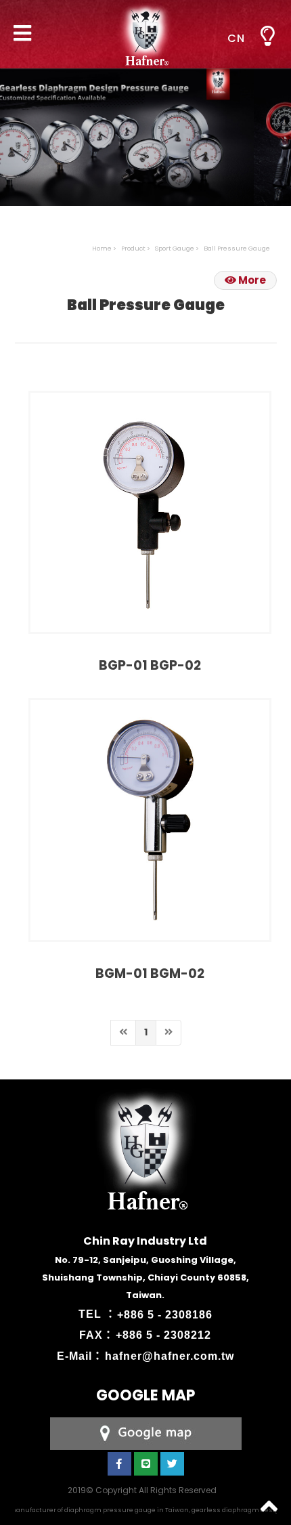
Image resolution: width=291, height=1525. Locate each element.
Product (133, 248)
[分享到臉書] (119, 1464)
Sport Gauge (174, 248)
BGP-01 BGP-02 (150, 665)
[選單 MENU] (267, 36)
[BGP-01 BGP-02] (149, 512)
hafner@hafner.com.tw (169, 1356)
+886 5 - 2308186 (164, 1314)
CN (236, 38)
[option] (145, 126)
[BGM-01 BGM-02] (149, 819)
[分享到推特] (172, 1464)
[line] (146, 1464)
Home (102, 248)
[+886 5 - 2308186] (146, 1432)
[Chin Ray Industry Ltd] (145, 34)
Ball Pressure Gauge (237, 248)
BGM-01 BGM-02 (149, 973)
